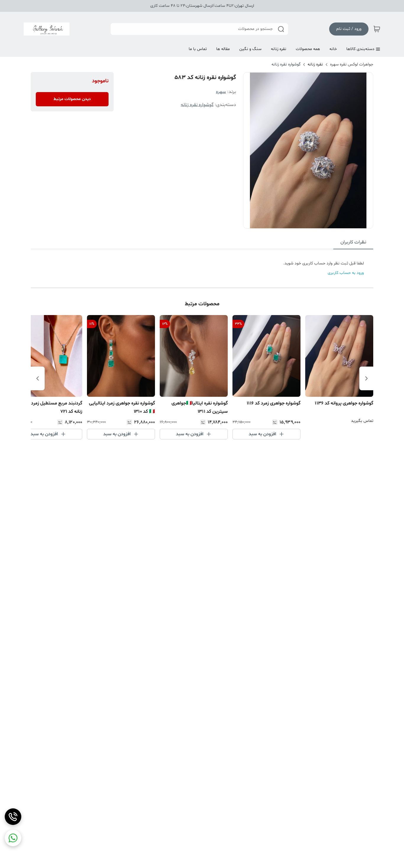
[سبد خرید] (376, 29)
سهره (221, 92)
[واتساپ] (13, 838)
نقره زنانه (315, 64)
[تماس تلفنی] (13, 816)
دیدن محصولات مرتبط (72, 99)
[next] (37, 378)
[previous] (366, 378)
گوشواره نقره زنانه (286, 64)
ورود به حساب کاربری (346, 273)
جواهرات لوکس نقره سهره (351, 64)
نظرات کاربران (353, 242)
